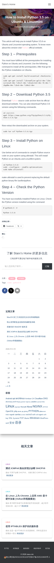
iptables (34, 402)
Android (9, 399)
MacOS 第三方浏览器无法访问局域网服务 (23, 317)
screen (23, 414)
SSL (10, 418)
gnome (23, 402)
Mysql (29, 407)
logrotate (17, 407)
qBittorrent (42, 411)
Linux (12, 278)
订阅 (47, 266)
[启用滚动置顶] (49, 558)
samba (17, 415)
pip (22, 411)
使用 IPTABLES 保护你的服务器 (22, 526)
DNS (45, 398)
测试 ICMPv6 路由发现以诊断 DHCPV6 (22, 332)
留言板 (47, 548)
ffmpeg (18, 402)
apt (13, 398)
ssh (33, 415)
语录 (18, 422)
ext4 (14, 402)
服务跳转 (26, 548)
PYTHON (21, 278)
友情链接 (16, 548)
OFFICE (45, 407)
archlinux (20, 398)
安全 (11, 422)
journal (39, 402)
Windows (35, 418)
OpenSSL (10, 411)
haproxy (28, 402)
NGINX (37, 406)
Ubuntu (26, 418)
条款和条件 (37, 548)
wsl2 (7, 423)
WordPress (44, 418)
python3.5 (17, 283)
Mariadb (23, 407)
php (15, 411)
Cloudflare (39, 399)
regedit (11, 415)
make (9, 283)
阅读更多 (9, 475)
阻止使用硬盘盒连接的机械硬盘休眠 (21, 322)
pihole (19, 411)
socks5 (29, 415)
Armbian (28, 399)
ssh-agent (39, 415)
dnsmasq (9, 402)
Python (25, 48)
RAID (7, 414)
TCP (22, 418)
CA (33, 399)
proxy (26, 411)
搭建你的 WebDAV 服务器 (17, 327)
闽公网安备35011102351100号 (18, 557)
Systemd (16, 418)
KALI (43, 402)
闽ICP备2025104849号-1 (40, 557)
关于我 (6, 548)
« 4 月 (8, 386)
